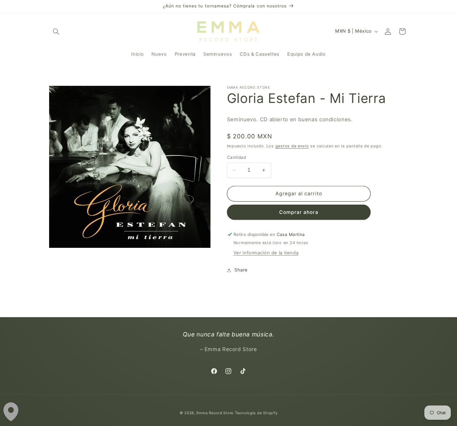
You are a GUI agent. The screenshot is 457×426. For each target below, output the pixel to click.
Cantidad (236, 157)
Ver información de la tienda (266, 253)
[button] (56, 31)
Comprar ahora (298, 212)
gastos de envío (292, 146)
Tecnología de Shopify (256, 413)
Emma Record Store (215, 413)
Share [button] (241, 270)
